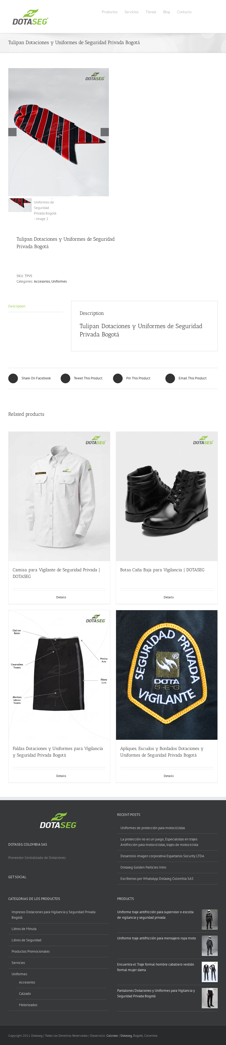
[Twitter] (17, 890)
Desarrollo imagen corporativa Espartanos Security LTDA (162, 856)
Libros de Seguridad (26, 940)
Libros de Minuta (24, 928)
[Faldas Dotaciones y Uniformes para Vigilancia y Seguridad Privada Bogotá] (59, 675)
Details (61, 597)
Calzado (25, 993)
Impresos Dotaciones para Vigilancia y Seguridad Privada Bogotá (53, 915)
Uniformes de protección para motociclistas (152, 828)
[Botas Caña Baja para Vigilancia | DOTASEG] (166, 496)
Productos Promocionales (31, 951)
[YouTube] (24, 890)
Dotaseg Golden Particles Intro (143, 867)
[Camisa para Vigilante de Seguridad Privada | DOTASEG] (59, 496)
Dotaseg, (126, 1035)
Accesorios (42, 281)
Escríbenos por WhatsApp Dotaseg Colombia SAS (156, 878)
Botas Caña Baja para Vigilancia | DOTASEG (162, 569)
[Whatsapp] (38, 890)
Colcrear (112, 1035)
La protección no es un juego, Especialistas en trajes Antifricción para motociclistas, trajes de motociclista (159, 842)
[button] (209, 11)
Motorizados (28, 1005)
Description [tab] (16, 306)
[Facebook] (10, 890)
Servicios (18, 962)
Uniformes (59, 281)
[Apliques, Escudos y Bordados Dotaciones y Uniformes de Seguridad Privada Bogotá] (166, 675)
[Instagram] (31, 890)
